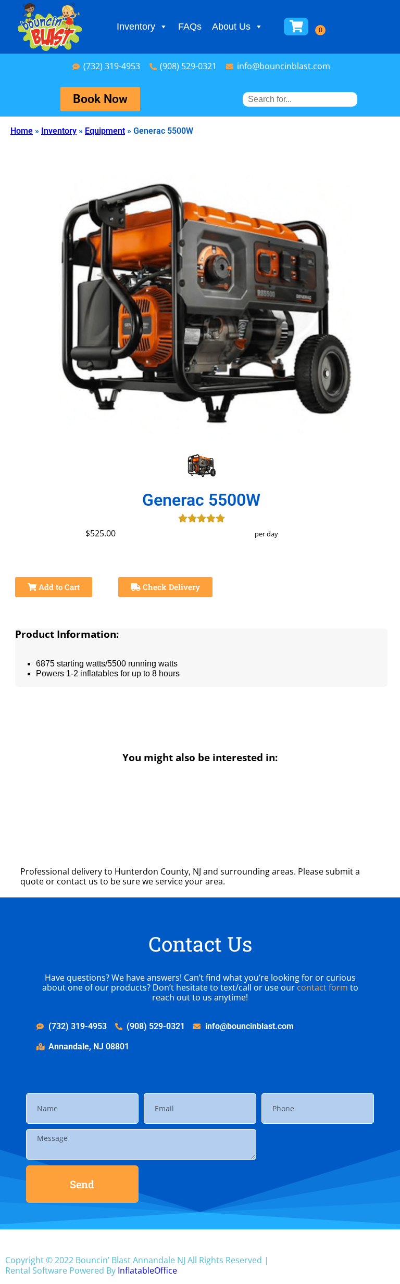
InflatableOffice (147, 1270)
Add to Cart (58, 587)
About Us (231, 26)
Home (21, 131)
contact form (322, 987)
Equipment (105, 131)
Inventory (136, 26)
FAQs (190, 26)
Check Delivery (170, 587)
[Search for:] (300, 99)
